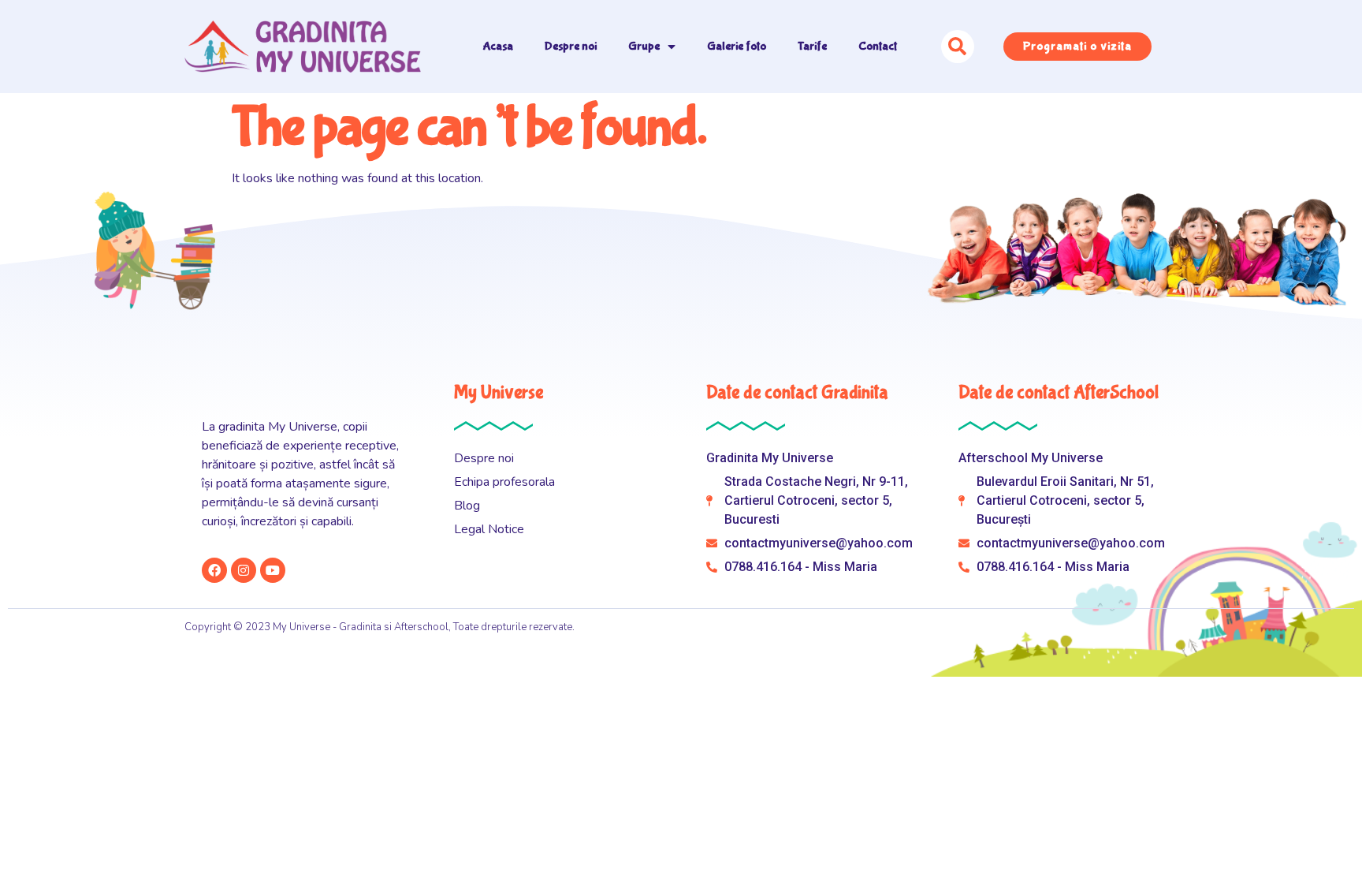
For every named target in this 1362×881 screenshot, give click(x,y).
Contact (877, 46)
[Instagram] (243, 570)
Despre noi (571, 46)
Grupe (644, 46)
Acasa (498, 46)
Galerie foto (736, 46)
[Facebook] (214, 570)
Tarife (812, 46)
